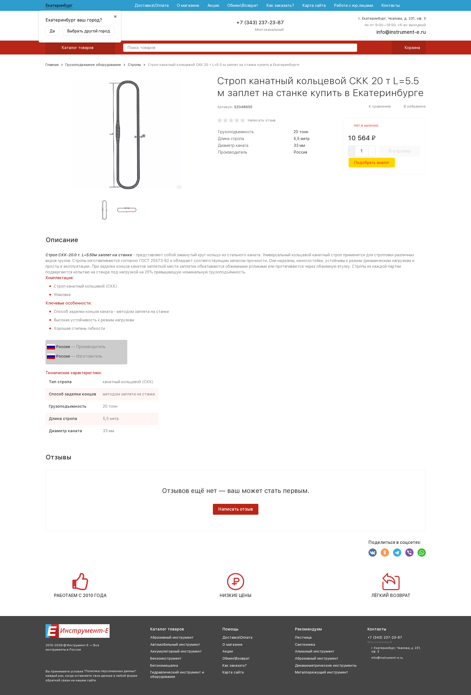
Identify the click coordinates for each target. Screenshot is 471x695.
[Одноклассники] (385, 552)
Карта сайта (314, 5)
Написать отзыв (262, 120)
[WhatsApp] (422, 552)
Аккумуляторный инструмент (176, 651)
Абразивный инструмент (172, 637)
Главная (52, 65)
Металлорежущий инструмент (321, 672)
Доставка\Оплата (152, 5)
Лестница (303, 637)
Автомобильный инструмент (175, 644)
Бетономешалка (164, 665)
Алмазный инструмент (314, 651)
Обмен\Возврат (242, 5)
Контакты (390, 5)
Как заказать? (280, 5)
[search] (351, 48)
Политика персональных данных (110, 671)
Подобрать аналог (372, 162)
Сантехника (305, 644)
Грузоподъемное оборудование (93, 65)
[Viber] (409, 552)
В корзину (400, 151)
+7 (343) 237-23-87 (260, 22)
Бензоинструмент (166, 658)
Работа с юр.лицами (353, 5)
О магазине (188, 5)
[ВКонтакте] (373, 552)
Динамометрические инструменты (326, 665)
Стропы (134, 65)
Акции (213, 5)
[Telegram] (397, 552)
